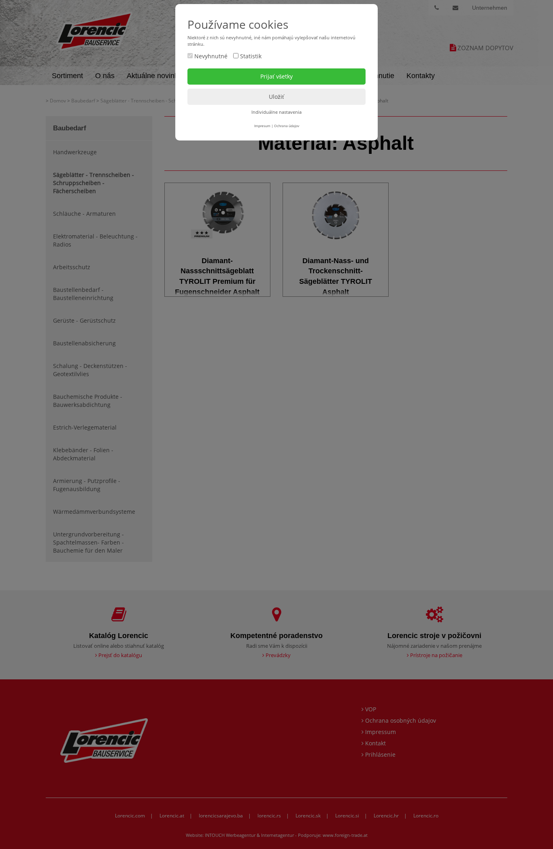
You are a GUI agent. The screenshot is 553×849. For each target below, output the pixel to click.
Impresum (262, 125)
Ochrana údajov (286, 125)
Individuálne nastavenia (276, 112)
